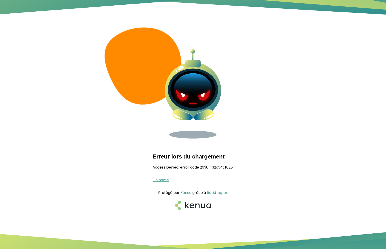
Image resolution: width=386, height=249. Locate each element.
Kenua (185, 192)
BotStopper (217, 192)
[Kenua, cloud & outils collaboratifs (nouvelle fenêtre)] (193, 206)
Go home (161, 180)
